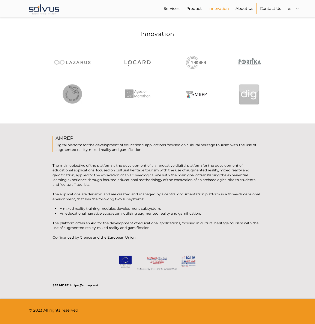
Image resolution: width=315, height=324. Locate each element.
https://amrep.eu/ (84, 285)
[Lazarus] (72, 62)
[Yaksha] (196, 62)
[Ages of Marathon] (138, 94)
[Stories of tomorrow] (72, 94)
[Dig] (249, 94)
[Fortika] (249, 62)
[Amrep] (196, 94)
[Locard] (137, 63)
